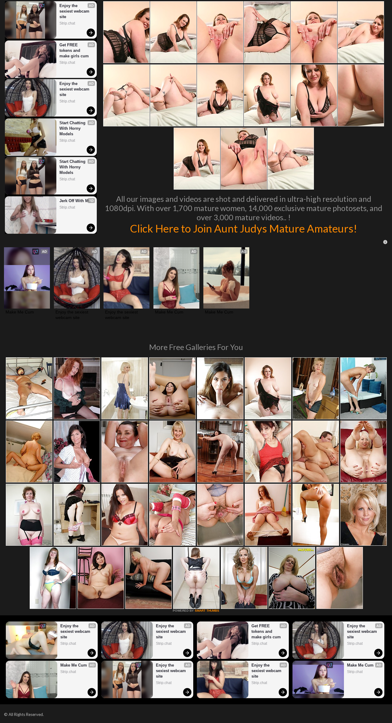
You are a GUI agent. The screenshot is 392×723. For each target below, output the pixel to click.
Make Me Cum (20, 312)
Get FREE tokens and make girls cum (74, 50)
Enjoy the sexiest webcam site (75, 11)
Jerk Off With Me (75, 200)
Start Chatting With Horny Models (73, 128)
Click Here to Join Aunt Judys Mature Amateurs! (243, 228)
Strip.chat (67, 23)
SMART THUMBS (207, 610)
